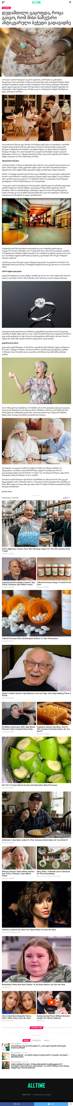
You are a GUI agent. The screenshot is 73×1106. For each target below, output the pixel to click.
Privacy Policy (26, 1095)
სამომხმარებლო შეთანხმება (42, 1095)
